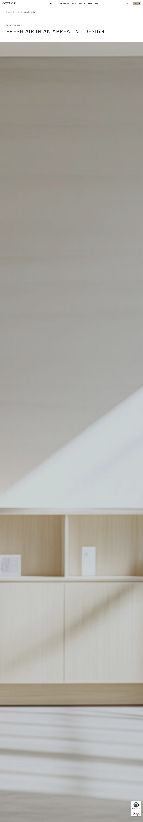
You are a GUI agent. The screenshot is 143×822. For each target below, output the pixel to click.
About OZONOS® (78, 3)
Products (53, 3)
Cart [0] (136, 3)
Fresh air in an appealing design (24, 12)
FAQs (97, 3)
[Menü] (139, 802)
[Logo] (9, 3)
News (90, 3)
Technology (64, 3)
